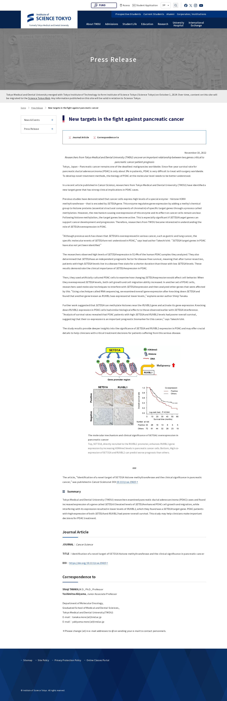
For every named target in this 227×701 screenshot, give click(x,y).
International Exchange (196, 24)
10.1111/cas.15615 (126, 481)
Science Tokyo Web (39, 98)
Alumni (170, 14)
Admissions (111, 24)
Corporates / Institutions (191, 14)
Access (126, 5)
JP (163, 5)
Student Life (130, 24)
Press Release (37, 107)
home (23, 107)
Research (163, 24)
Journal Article (80, 137)
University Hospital (178, 24)
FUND (102, 5)
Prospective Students (128, 14)
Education (147, 24)
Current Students (153, 14)
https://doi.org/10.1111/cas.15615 (87, 562)
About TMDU (93, 24)
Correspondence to (108, 137)
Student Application (147, 5)
